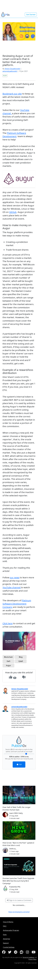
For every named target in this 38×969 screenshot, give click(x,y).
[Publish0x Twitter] (10, 952)
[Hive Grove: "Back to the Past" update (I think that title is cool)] (19, 830)
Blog (20, 657)
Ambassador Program (11, 930)
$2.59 (5, 75)
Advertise (6, 939)
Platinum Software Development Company (17, 603)
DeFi (8, 661)
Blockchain (8, 657)
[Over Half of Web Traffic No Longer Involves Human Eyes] (19, 795)
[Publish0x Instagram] (28, 952)
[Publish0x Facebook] (4, 952)
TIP (20, 764)
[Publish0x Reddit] (22, 952)
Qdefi (20, 661)
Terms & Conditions (28, 957)
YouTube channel (12, 587)
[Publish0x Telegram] (16, 952)
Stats (5, 934)
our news (14, 577)
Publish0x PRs (14, 887)
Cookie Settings (8, 947)
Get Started (30, 14)
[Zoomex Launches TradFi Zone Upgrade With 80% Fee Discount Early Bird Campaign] (19, 866)
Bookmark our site (12, 93)
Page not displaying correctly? (19, 912)
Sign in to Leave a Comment (20, 900)
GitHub (12, 212)
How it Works (8, 922)
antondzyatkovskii (10, 71)
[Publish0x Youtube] (33, 952)
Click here (8, 623)
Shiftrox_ (12, 849)
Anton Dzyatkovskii (12, 68)
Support (6, 943)
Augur (8, 665)
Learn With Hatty (16, 813)
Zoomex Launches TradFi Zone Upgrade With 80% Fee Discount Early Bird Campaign (18, 881)
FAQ (4, 926)
